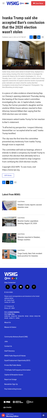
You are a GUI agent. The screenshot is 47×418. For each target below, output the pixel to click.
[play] (3, 415)
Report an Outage (10, 379)
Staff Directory (9, 351)
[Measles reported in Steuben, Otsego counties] (9, 238)
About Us (7, 322)
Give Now (39, 3)
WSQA (31, 316)
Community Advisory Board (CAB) (16, 337)
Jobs (6, 341)
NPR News (8, 175)
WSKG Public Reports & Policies (15, 356)
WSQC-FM (37, 316)
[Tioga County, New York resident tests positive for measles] (9, 254)
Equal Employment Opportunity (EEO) (17, 360)
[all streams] (44, 415)
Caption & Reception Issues (13, 375)
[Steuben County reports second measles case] (9, 205)
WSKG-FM (7, 316)
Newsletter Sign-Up (11, 384)
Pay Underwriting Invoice (12, 389)
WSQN (6, 318)
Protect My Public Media (12, 365)
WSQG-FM (21, 316)
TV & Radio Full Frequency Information (17, 370)
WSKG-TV (12, 318)
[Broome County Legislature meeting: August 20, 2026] (9, 221)
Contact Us (8, 346)
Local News (21, 201)
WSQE (27, 316)
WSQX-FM (14, 316)
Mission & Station (10, 327)
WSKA (17, 318)
